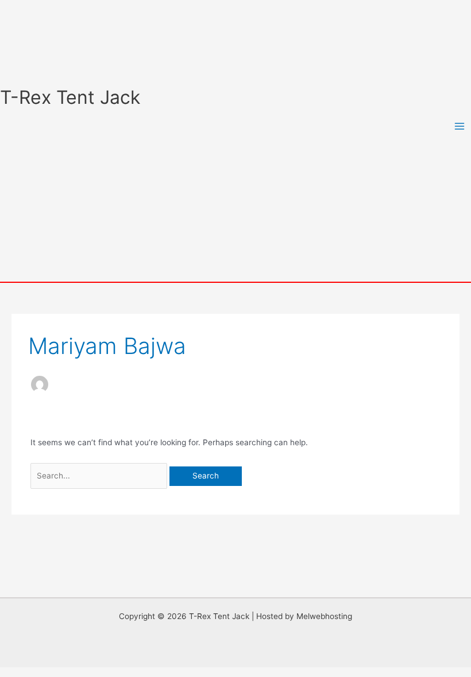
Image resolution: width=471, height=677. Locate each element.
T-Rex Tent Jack (70, 97)
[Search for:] (100, 475)
